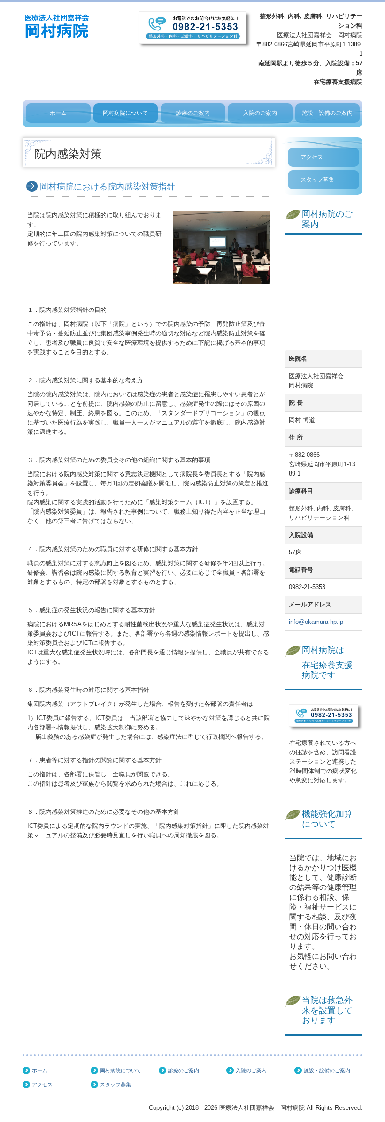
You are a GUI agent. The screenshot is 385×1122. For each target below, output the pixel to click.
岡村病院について (125, 113)
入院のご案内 (260, 113)
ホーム (58, 113)
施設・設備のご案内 (327, 113)
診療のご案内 (193, 113)
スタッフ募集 (317, 179)
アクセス (311, 157)
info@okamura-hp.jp (316, 621)
